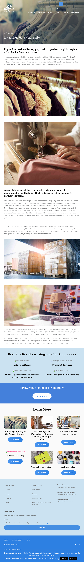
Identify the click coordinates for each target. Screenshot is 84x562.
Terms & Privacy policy (51, 559)
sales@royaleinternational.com (66, 494)
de (77, 4)
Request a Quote (37, 498)
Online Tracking (37, 485)
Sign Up (42, 527)
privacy (46, 523)
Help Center (36, 490)
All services (10, 33)
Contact (8, 498)
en (61, 4)
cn (69, 4)
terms (40, 523)
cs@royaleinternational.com (65, 502)
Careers (34, 494)
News (7, 502)
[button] (42, 396)
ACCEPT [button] (64, 559)
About (8, 490)
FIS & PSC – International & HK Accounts (41, 503)
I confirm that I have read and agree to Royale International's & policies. (29, 523)
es (73, 4)
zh (65, 4)
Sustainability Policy (11, 545)
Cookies (27, 540)
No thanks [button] (73, 559)
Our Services (10, 485)
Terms (6, 540)
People (8, 494)
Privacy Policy (17, 540)
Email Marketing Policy (12, 550)
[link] (49, 8)
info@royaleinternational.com (66, 487)
